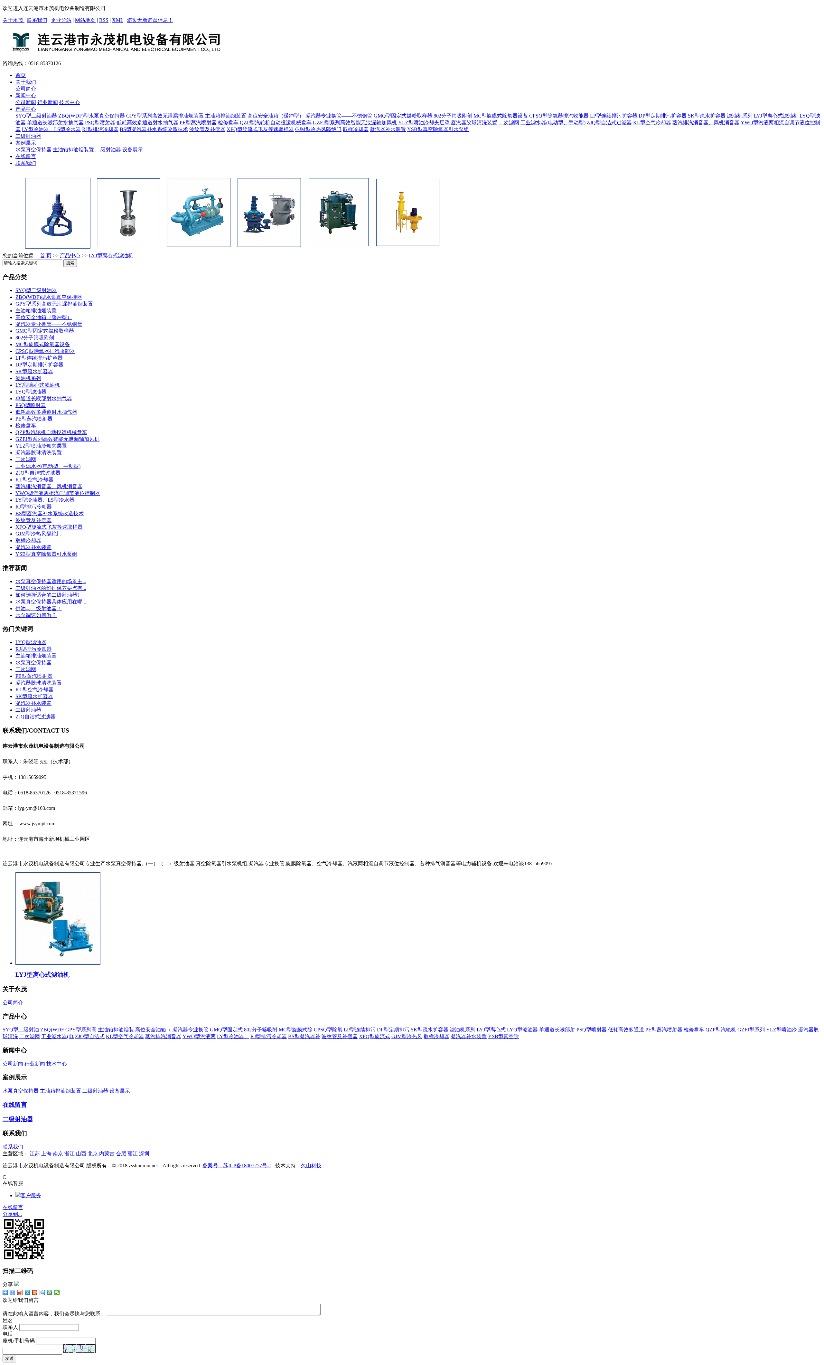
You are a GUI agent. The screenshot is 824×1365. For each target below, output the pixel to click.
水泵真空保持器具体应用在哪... (50, 601)
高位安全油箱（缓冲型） (276, 115)
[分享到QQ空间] (49, 1292)
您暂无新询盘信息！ (150, 20)
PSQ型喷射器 (100, 122)
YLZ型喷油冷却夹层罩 (424, 122)
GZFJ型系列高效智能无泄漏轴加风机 (355, 122)
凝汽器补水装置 (388, 129)
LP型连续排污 (360, 1029)
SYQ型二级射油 (21, 1029)
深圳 (144, 1153)
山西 (81, 1153)
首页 (20, 75)
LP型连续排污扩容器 (613, 115)
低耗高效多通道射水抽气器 (147, 122)
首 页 (46, 255)
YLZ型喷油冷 (781, 1029)
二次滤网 (509, 122)
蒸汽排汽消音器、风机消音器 (705, 122)
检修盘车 (228, 122)
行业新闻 (47, 102)
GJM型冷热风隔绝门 (318, 129)
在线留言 (25, 156)
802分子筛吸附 (260, 1029)
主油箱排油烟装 (116, 1029)
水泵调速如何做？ (36, 615)
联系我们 (37, 20)
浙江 (69, 1153)
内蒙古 (107, 1153)
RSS (103, 20)
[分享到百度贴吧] (42, 1292)
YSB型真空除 (503, 1036)
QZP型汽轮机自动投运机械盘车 (276, 122)
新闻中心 (25, 95)
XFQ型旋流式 (374, 1036)
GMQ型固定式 (226, 1029)
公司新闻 (25, 102)
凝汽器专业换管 (191, 1029)
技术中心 (69, 102)
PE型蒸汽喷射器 (198, 122)
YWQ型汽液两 (199, 1036)
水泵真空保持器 (33, 149)
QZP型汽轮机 (721, 1029)
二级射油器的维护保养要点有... (50, 588)
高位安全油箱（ (153, 1029)
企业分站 (61, 20)
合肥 (121, 1153)
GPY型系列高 (81, 1029)
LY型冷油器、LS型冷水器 (51, 129)
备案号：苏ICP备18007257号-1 (236, 1165)
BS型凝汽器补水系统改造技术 (154, 129)
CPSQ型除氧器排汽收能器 (559, 115)
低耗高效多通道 (626, 1029)
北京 (93, 1153)
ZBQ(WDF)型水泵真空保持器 (91, 115)
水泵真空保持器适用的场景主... (50, 581)
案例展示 (25, 143)
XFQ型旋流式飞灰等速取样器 (260, 129)
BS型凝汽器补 (304, 1036)
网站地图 (85, 20)
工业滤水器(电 (57, 1036)
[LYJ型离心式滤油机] (57, 963)
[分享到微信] (57, 1292)
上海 (46, 1153)
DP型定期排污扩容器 (663, 115)
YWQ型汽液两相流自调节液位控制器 (57, 493)
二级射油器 (28, 136)
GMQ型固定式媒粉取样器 (403, 115)
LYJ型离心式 (491, 1029)
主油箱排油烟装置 (225, 115)
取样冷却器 (356, 129)
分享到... (12, 1214)
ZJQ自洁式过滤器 (35, 716)
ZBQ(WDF (52, 1029)
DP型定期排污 (393, 1029)
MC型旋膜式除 (296, 1029)
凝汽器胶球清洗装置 (474, 122)
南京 (58, 1153)
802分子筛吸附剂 (453, 115)
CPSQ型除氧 (328, 1029)
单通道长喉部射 (557, 1029)
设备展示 (132, 149)
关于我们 (25, 82)
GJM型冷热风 (406, 1036)
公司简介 (25, 88)
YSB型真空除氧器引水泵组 (438, 129)
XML (117, 20)
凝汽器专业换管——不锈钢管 (338, 115)
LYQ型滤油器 (30, 391)
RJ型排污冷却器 (100, 129)
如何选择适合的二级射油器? (47, 595)
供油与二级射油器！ (38, 608)
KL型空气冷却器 (652, 122)
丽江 (132, 1153)
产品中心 (25, 109)
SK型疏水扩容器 (707, 115)
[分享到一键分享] (12, 1292)
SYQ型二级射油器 (36, 115)
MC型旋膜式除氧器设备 (500, 115)
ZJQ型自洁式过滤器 (609, 122)
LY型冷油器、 (233, 1036)
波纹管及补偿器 (207, 129)
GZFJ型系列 (751, 1029)
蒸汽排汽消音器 (163, 1036)
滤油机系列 (740, 115)
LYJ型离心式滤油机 (776, 115)
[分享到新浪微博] (20, 1292)
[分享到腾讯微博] (27, 1292)
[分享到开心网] (35, 1292)
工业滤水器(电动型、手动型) (552, 122)
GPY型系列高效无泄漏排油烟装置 (165, 115)
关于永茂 (13, 20)
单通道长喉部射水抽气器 (55, 122)
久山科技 (311, 1165)
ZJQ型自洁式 (90, 1036)
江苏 (35, 1153)
